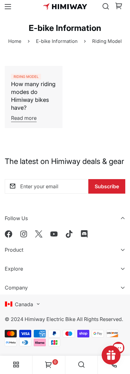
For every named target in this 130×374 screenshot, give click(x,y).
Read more (24, 118)
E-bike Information (57, 41)
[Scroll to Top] (118, 330)
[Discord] (84, 234)
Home (14, 41)
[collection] (16, 364)
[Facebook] (8, 234)
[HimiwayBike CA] (65, 6)
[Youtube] (54, 234)
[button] (119, 6)
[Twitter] (39, 234)
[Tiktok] (69, 234)
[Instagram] (23, 234)
